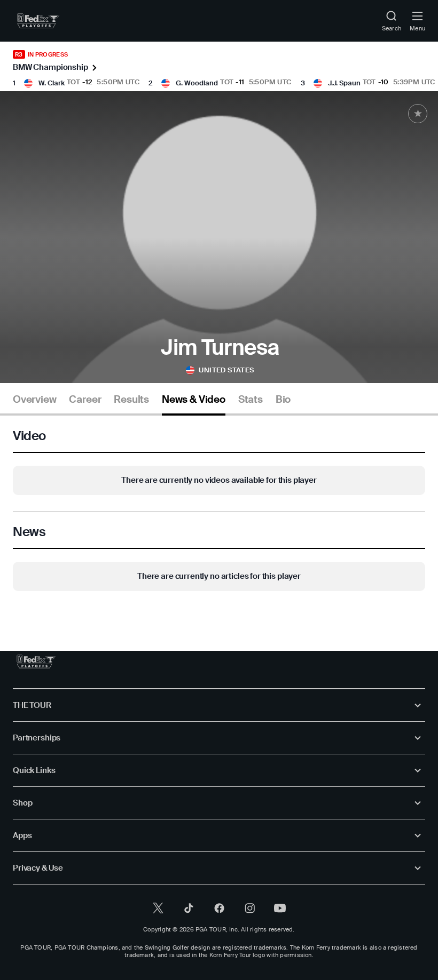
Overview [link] (34, 399)
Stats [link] (250, 399)
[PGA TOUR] (36, 661)
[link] (38, 21)
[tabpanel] (219, 511)
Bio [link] (283, 399)
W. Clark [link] (51, 82)
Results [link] (131, 399)
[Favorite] (417, 113)
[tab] (34, 403)
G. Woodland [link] (197, 82)
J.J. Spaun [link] (344, 82)
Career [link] (85, 399)
